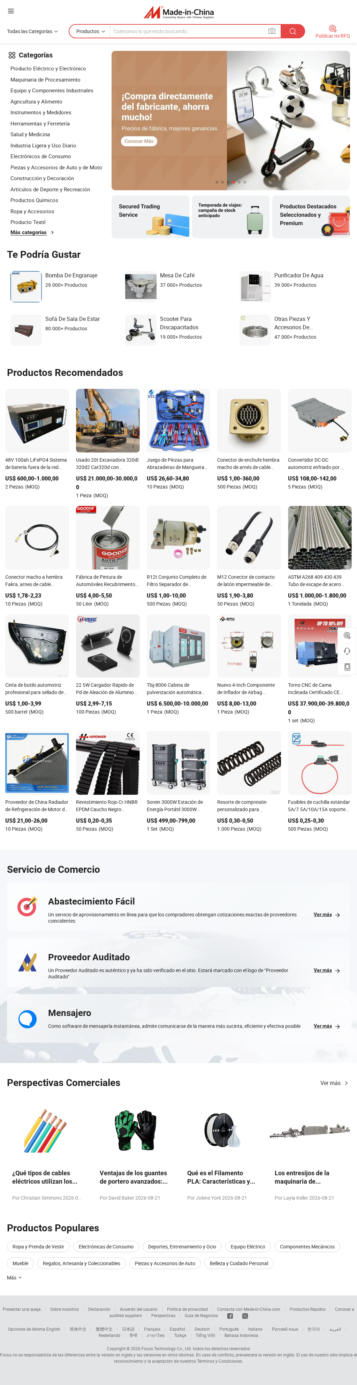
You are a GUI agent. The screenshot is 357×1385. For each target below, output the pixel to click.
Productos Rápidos (308, 1309)
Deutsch (202, 1329)
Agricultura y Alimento (36, 101)
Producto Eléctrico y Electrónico (48, 68)
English (53, 1329)
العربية (335, 1329)
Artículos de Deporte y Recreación (50, 189)
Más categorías (28, 232)
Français (152, 1329)
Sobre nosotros (64, 1309)
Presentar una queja (22, 1309)
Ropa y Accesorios (32, 211)
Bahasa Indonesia (241, 1335)
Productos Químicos (34, 200)
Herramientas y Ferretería (40, 123)
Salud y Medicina (30, 134)
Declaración (99, 1309)
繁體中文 (104, 1329)
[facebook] (230, 1315)
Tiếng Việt (205, 1335)
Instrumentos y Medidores (40, 112)
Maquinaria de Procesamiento (45, 79)
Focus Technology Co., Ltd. (167, 1348)
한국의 (313, 1329)
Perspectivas (163, 1315)
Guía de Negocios (201, 1315)
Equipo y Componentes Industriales (51, 90)
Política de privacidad (187, 1309)
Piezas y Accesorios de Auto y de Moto (56, 167)
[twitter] (245, 1315)
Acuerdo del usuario (139, 1309)
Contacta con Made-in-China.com (248, 1309)
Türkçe (180, 1335)
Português (229, 1329)
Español (177, 1329)
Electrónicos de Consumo (40, 156)
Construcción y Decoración (42, 178)
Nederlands (109, 1335)
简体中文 (78, 1329)
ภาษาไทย (156, 1335)
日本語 (128, 1329)
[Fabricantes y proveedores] (179, 12)
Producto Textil (28, 221)
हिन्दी (133, 1335)
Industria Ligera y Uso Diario (43, 145)
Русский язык (285, 1329)
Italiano (255, 1329)
